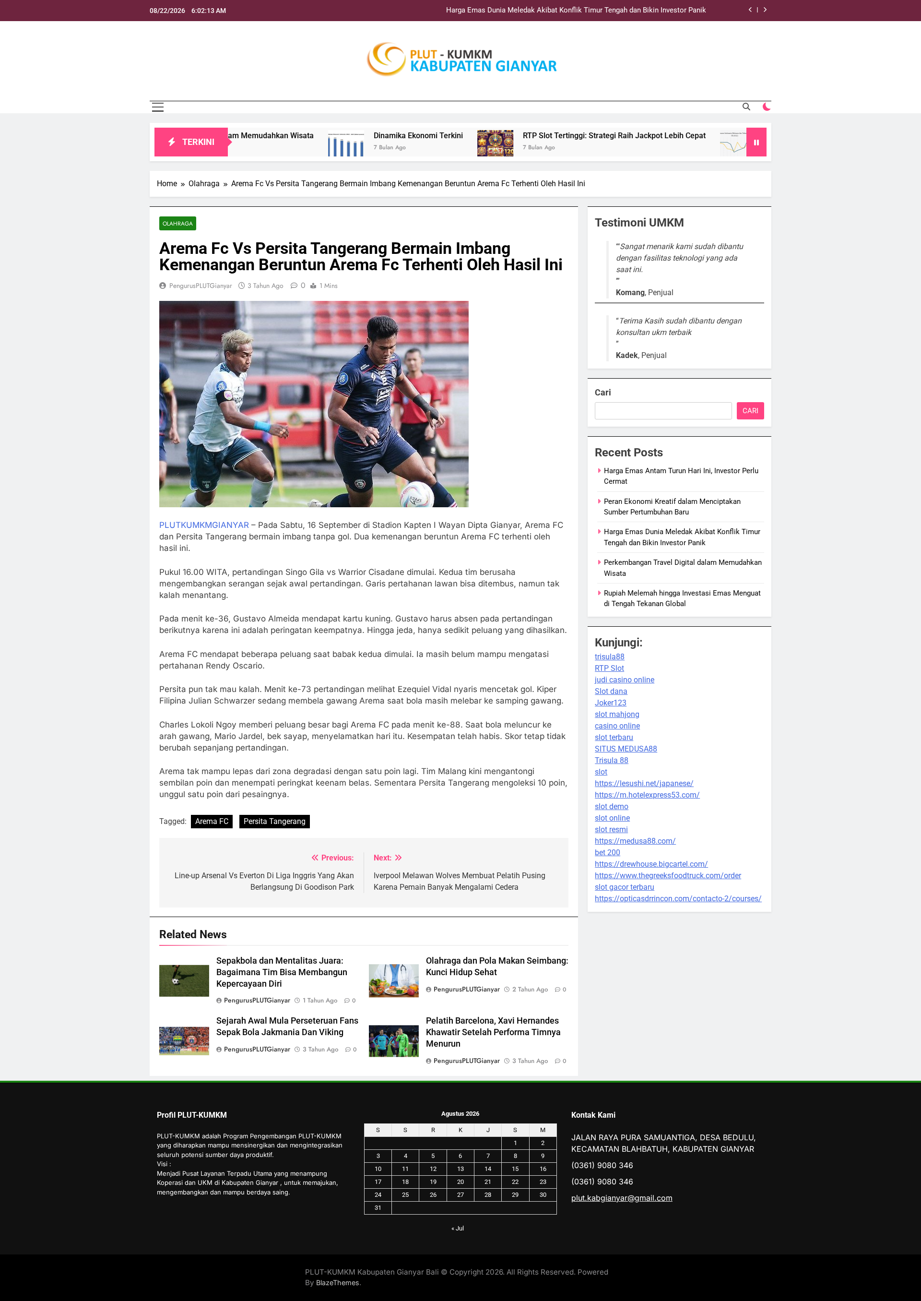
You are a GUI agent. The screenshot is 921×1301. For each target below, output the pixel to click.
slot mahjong (617, 714)
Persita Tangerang (275, 821)
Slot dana (611, 691)
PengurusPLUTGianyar (200, 285)
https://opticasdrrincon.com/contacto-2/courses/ (678, 898)
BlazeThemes (337, 1282)
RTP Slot (609, 668)
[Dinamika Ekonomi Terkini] (289, 148)
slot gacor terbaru (624, 887)
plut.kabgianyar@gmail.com (622, 1198)
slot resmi (611, 829)
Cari (603, 392)
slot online (612, 818)
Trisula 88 (611, 760)
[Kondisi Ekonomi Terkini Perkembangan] (681, 148)
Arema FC (211, 821)
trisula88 (610, 656)
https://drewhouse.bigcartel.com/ (651, 864)
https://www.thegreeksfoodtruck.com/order (668, 875)
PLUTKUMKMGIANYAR (204, 525)
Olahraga (178, 223)
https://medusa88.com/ (635, 841)
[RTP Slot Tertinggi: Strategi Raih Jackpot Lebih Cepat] (438, 148)
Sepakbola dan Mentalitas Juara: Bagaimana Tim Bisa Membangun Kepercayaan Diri (281, 972)
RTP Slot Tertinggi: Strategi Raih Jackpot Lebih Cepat (557, 135)
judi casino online (624, 679)
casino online (617, 725)
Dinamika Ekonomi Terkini (361, 135)
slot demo (611, 806)
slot (601, 771)
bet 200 (607, 852)
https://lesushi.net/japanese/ (644, 783)
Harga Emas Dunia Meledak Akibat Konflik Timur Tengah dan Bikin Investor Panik (576, 10)
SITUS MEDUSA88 (626, 748)
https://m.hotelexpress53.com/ (647, 795)
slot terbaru (614, 737)
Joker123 (610, 702)
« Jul (457, 1228)
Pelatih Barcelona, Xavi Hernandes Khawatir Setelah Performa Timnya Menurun (493, 1032)
